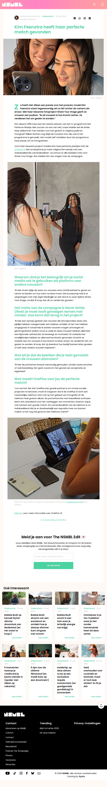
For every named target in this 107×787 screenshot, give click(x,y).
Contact (10, 737)
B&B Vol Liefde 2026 (49, 728)
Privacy (9, 755)
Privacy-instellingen (87, 723)
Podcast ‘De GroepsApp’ (17, 751)
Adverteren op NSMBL (16, 728)
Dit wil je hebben (48, 732)
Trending (46, 723)
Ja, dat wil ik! (53, 565)
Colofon (9, 732)
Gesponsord (47, 16)
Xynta (82, 776)
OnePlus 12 (19, 149)
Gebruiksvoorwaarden (16, 741)
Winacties (10, 764)
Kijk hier (18, 513)
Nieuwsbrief (11, 746)
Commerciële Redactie (29, 16)
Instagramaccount (74, 502)
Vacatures (11, 760)
